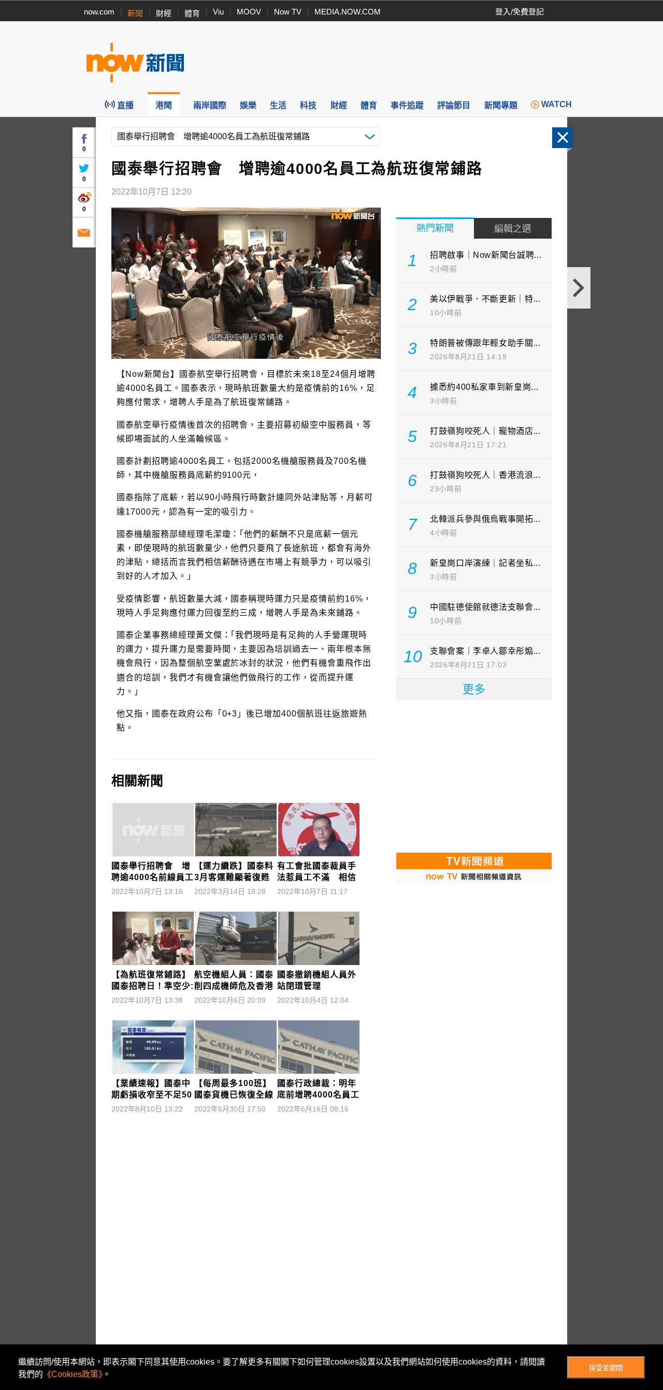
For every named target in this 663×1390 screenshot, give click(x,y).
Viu (218, 11)
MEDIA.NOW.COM (347, 11)
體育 (192, 13)
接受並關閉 (606, 1368)
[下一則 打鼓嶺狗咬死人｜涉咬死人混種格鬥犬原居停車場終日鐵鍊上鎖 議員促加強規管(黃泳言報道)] (578, 288)
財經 (163, 13)
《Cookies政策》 (73, 1374)
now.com (99, 11)
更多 (474, 689)
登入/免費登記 (519, 11)
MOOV (249, 11)
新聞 (135, 13)
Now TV (287, 11)
